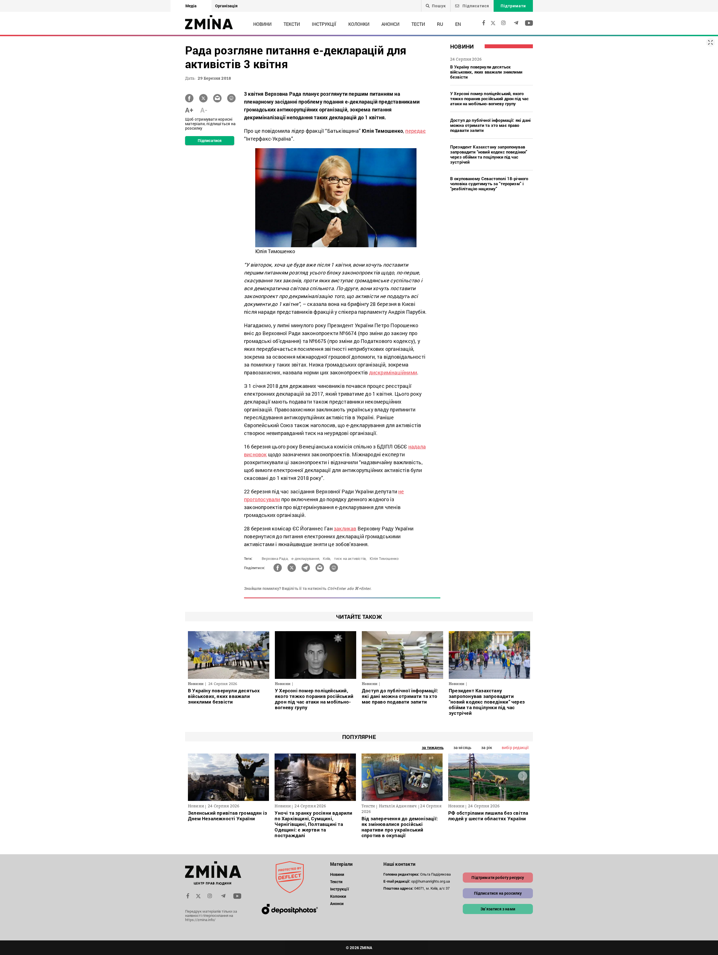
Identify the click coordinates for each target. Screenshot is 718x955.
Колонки (358, 24)
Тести (418, 24)
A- (203, 110)
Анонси (390, 24)
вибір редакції (515, 747)
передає (415, 130)
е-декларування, (305, 558)
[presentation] (195, 775)
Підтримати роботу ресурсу (497, 877)
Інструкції (324, 24)
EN (458, 24)
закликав (345, 528)
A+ (189, 110)
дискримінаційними (393, 372)
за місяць (462, 747)
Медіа (191, 5)
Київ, (327, 558)
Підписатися (475, 5)
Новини (262, 24)
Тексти (292, 24)
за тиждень (433, 747)
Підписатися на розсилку (498, 893)
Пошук (439, 6)
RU (440, 24)
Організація (226, 5)
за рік (486, 747)
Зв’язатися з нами (497, 909)
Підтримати (513, 5)
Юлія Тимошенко (384, 558)
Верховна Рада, (275, 558)
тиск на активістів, (350, 558)
